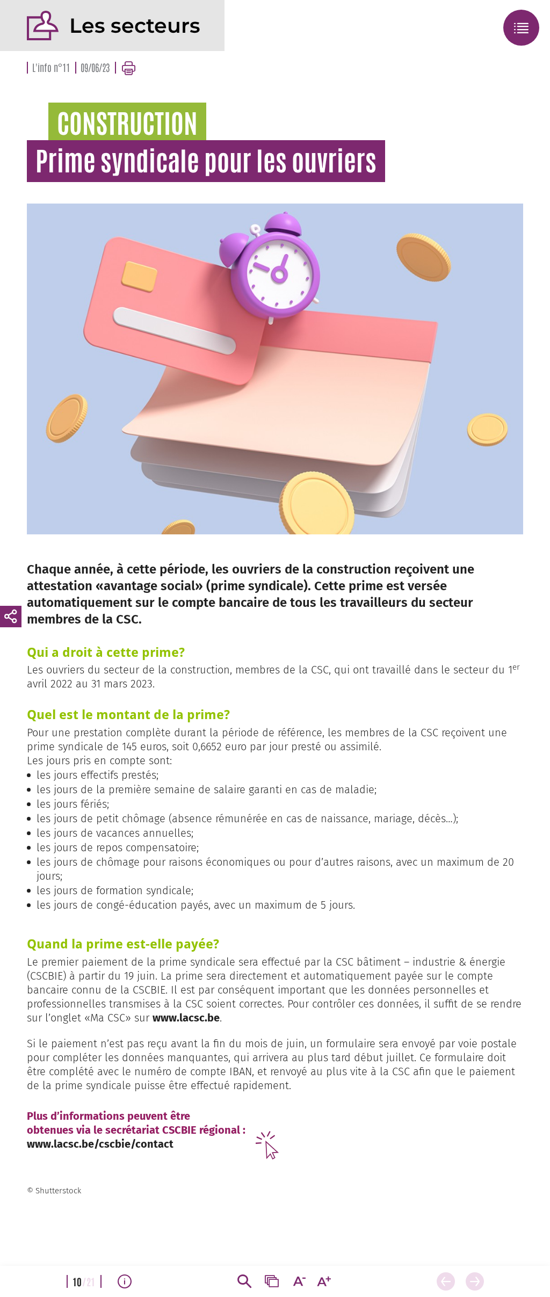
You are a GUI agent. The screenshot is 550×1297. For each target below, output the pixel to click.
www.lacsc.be (186, 1017)
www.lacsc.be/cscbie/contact (100, 1143)
